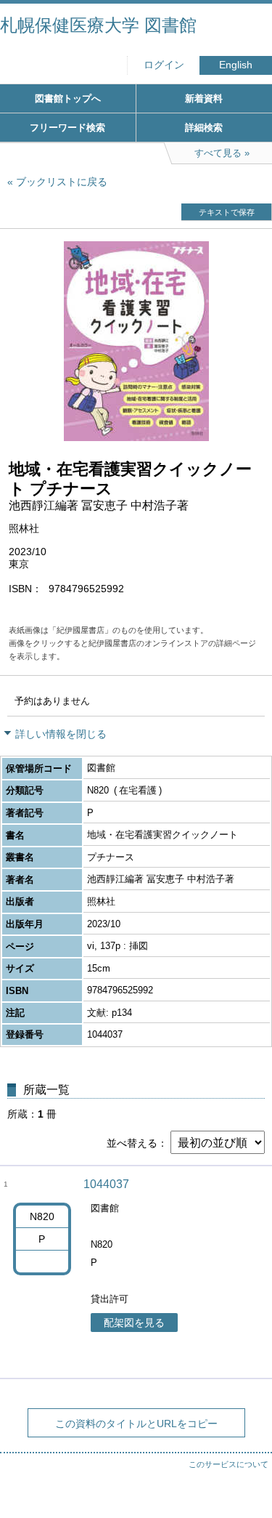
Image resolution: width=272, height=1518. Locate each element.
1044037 (106, 1184)
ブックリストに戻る (61, 181)
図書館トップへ (68, 98)
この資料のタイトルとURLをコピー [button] (136, 1423)
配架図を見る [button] (134, 1322)
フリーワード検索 (67, 127)
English (235, 65)
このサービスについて (228, 1464)
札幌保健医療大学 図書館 (98, 25)
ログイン (164, 65)
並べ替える (132, 1143)
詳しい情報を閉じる (61, 734)
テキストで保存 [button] (227, 212)
